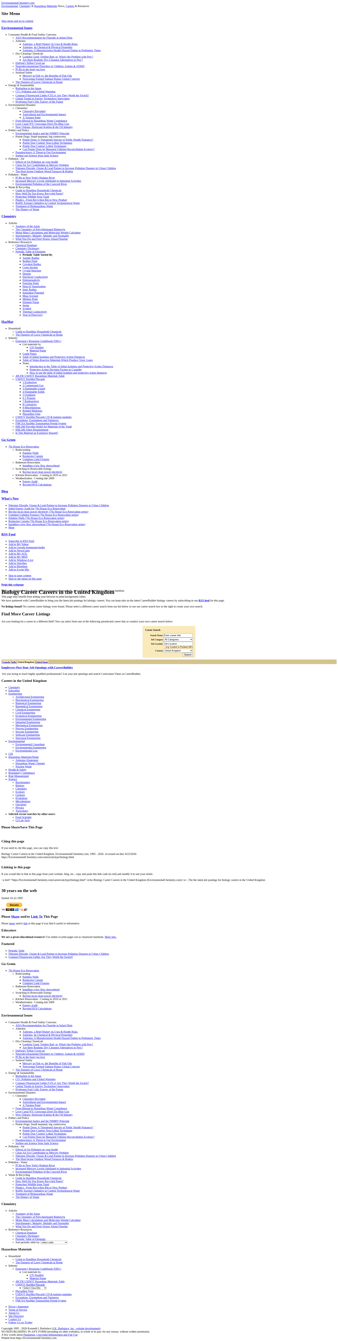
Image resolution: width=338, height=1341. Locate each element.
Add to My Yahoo (18, 544)
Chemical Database (26, 245)
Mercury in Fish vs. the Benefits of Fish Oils (47, 75)
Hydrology (21, 798)
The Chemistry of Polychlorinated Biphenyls (40, 229)
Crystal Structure (32, 270)
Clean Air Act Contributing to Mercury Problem (42, 165)
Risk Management (18, 776)
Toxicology (21, 810)
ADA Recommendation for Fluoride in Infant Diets (43, 37)
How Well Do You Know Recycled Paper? (39, 193)
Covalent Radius (32, 264)
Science (12, 779)
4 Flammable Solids (34, 391)
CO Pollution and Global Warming (35, 91)
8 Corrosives (30, 404)
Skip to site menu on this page (25, 578)
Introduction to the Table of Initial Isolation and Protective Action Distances (71, 366)
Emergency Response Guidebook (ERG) (38, 341)
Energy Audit (30, 481)
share (12, 923)
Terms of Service (17, 1309)
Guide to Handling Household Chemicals (38, 190)
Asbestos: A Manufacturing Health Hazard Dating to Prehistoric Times (62, 50)
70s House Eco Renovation (24, 446)
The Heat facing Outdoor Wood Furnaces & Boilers (44, 171)
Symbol (27, 308)
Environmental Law (26, 750)
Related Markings (32, 410)
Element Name (31, 302)
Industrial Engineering (27, 722)
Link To (37, 916)
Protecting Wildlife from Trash (32, 196)
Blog (4, 491)
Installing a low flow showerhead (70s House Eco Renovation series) (46, 524)
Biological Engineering (28, 703)
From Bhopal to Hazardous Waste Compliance (41, 120)
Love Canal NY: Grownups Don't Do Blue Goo (42, 123)
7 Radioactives (31, 401)
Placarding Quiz (31, 413)
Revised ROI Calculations (37, 484)
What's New (10, 498)
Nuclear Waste (23, 766)
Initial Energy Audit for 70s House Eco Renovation (36, 508)
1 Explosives (30, 382)
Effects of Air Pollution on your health (36, 161)
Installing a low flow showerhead (41, 465)
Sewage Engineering (27, 731)
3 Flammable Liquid (34, 388)
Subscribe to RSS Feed (21, 541)
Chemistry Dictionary (27, 248)
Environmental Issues (16, 28)
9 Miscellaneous (31, 407)
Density (27, 273)
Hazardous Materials (45, 6)
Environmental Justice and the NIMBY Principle (42, 133)
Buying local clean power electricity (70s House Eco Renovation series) (48, 511)
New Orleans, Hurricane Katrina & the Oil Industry (44, 127)
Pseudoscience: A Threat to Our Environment (40, 152)
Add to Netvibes (17, 563)
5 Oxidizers (29, 394)
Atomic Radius (31, 257)
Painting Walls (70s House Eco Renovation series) (36, 518)
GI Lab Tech (22, 820)
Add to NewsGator (19, 550)
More (11, 527)
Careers (70, 6)
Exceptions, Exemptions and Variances (37, 420)
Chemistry (25, 6)
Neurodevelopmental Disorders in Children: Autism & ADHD (49, 66)
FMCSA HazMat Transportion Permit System (40, 423)
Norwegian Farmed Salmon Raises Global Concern (51, 78)
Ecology (20, 791)
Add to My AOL (17, 553)
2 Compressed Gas (33, 385)
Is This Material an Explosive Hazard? (36, 432)
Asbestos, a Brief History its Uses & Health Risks (50, 44)
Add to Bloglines (17, 566)
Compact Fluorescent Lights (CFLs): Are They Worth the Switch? (52, 95)
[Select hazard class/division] (35, 1287)
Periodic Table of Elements (30, 251)
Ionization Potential (33, 292)
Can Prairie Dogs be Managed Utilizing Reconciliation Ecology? (59, 149)
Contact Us (14, 1319)
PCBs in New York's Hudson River (35, 177)
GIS (10, 753)
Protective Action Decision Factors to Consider (56, 369)
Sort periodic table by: (28, 1242)
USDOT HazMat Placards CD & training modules (43, 417)
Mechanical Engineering (29, 725)
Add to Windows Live (20, 560)
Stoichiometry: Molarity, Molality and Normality (42, 235)
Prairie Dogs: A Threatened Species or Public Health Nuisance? (58, 139)
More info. (111, 936)
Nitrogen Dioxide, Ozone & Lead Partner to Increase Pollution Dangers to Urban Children (65, 168)
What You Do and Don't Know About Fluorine (41, 238)
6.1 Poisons (29, 398)
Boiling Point (30, 261)
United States (41, 662)
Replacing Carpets (33, 456)
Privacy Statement (18, 1306)
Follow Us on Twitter (20, 1322)
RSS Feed (8, 534)
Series (26, 305)
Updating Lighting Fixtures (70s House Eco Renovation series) (43, 514)
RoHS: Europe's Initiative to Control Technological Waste (47, 203)
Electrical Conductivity (35, 276)
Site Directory (16, 1316)
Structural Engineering (27, 738)
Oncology (21, 804)
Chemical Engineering (27, 709)
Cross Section (30, 267)
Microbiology (23, 801)
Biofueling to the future (28, 88)
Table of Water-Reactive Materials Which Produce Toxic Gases (58, 360)
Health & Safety (17, 769)
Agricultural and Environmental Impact (44, 114)
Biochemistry (22, 782)
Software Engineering (27, 734)
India (14, 662)
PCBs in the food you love (30, 69)
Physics (19, 807)
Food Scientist (23, 817)
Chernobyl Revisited (34, 111)
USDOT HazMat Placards (30, 379)
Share (15, 916)
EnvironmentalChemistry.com (18, 2)
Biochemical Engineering (29, 700)
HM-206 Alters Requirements (31, 429)
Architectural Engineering (29, 696)
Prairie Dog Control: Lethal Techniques (44, 146)
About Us (13, 1312)
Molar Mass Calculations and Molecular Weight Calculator (48, 232)
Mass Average (30, 295)
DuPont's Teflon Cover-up (30, 63)
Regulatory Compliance (21, 772)
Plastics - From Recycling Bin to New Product (41, 199)
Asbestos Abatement (26, 760)
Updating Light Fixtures (36, 459)
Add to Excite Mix (18, 569)
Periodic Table (16, 950)
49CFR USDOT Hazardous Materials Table (40, 375)
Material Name (38, 350)
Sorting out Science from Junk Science (36, 155)
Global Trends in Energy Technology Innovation (42, 98)
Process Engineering (26, 728)
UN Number (37, 347)
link (25, 923)
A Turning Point (31, 117)
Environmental (9, 6)
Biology (19, 785)
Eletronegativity (31, 280)
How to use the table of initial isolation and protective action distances (68, 372)
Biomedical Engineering (28, 706)
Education (14, 690)
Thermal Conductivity (35, 311)
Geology (20, 795)
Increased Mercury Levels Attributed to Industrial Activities (48, 180)
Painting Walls (31, 452)
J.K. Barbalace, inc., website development (76, 1328)
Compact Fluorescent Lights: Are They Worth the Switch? (40, 956)
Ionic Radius (30, 289)
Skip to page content (19, 575)
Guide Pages (30, 353)
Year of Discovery (33, 314)
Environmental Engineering (30, 719)
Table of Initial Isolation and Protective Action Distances (54, 356)
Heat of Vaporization (34, 286)
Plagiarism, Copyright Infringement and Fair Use (50, 1334)
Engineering (15, 693)
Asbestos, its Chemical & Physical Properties (47, 47)
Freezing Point (31, 283)
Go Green (8, 440)
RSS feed (204, 600)
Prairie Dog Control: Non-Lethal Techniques (47, 142)
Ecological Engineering (28, 715)
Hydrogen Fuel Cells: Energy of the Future (39, 101)
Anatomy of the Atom (27, 226)
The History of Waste (27, 209)
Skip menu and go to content (17, 21)
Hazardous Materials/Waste (23, 757)
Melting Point (30, 299)
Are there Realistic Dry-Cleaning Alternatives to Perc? (53, 59)
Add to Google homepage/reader (26, 547)
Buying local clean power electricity (42, 471)
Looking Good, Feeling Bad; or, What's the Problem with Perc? (58, 56)
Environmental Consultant (30, 744)
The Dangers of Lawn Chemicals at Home (39, 82)
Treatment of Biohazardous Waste (34, 206)
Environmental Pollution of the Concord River (41, 184)
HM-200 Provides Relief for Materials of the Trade (43, 426)
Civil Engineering (25, 712)
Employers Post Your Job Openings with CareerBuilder (37, 667)
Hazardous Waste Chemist (30, 763)
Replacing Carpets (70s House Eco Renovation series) (38, 521)
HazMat (7, 322)
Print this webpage (12, 584)
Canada (6, 662)
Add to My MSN (18, 556)
